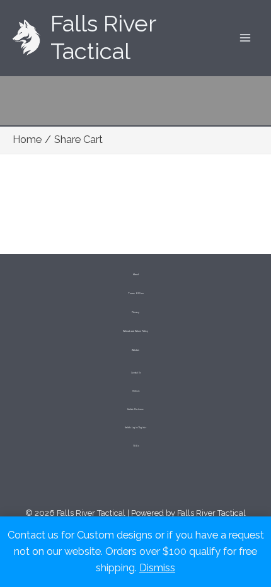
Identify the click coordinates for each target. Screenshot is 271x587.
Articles (135, 350)
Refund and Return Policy (135, 331)
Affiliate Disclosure (135, 409)
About (136, 274)
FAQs (136, 446)
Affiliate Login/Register (135, 427)
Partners (135, 391)
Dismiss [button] (157, 568)
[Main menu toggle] (244, 38)
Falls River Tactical (103, 37)
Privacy (135, 312)
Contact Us (136, 373)
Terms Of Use (136, 293)
